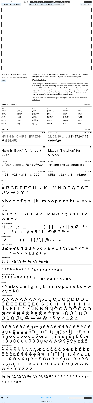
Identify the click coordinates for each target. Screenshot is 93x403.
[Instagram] (4, 397)
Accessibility (44, 401)
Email (67, 397)
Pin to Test (81, 4)
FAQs (50, 401)
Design (39, 2)
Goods (50, 2)
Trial (3, 80)
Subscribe (88, 397)
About (56, 2)
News (45, 2)
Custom (33, 2)
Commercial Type (8, 2)
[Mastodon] (2, 397)
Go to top (87, 104)
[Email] (7, 397)
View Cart (88, 1)
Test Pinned (87, 4)
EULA (62, 2)
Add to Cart (58, 4)
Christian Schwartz (22, 77)
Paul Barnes (13, 77)
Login (67, 2)
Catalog (26, 2)
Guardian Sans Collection (11, 4)
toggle (45, 4)
